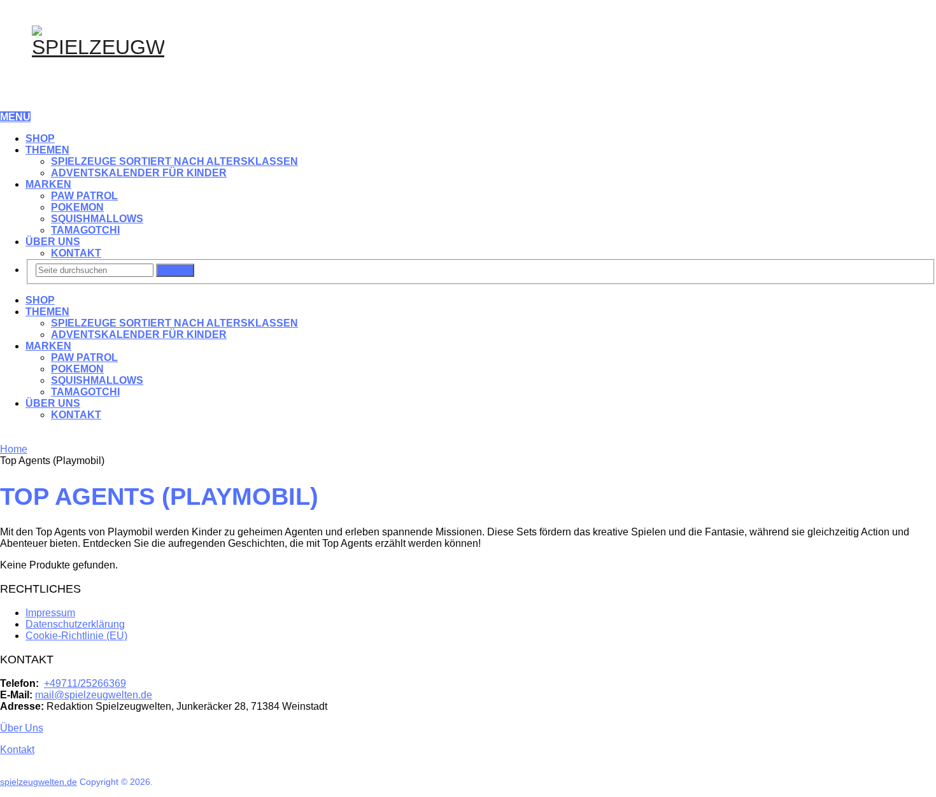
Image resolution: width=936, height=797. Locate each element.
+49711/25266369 (85, 683)
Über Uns (52, 241)
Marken (48, 184)
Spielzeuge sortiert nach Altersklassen (174, 161)
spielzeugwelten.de (38, 782)
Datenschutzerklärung (75, 624)
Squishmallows (97, 218)
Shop (40, 138)
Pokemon (77, 207)
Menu (15, 116)
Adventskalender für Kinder (139, 172)
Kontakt (76, 253)
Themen (47, 150)
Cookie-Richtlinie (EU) (76, 635)
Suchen (175, 270)
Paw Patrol (84, 195)
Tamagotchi (85, 230)
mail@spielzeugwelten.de (93, 694)
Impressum (50, 612)
